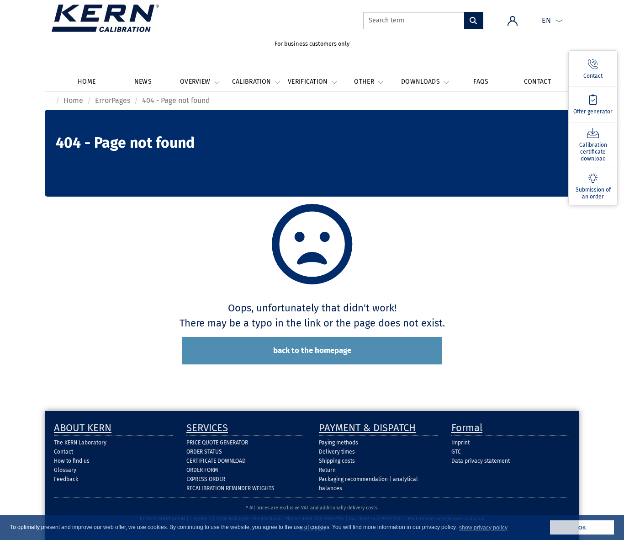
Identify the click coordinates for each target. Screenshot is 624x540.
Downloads (421, 82)
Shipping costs (337, 461)
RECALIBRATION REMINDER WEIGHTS (230, 488)
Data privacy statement (480, 461)
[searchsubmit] (473, 20)
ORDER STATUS (204, 452)
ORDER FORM (202, 470)
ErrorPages (112, 100)
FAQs (480, 82)
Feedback (66, 479)
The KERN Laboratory (80, 442)
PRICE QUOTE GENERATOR (217, 442)
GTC (456, 452)
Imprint (460, 442)
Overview (196, 82)
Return (327, 470)
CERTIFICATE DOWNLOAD (216, 461)
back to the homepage (312, 350)
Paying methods (338, 442)
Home (86, 82)
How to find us (72, 461)
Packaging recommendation (353, 479)
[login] (513, 20)
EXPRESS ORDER (205, 479)
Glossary (65, 470)
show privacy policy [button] (483, 527)
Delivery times (337, 452)
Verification (309, 82)
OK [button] (582, 527)
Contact (537, 82)
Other (365, 82)
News (143, 82)
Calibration (252, 82)
